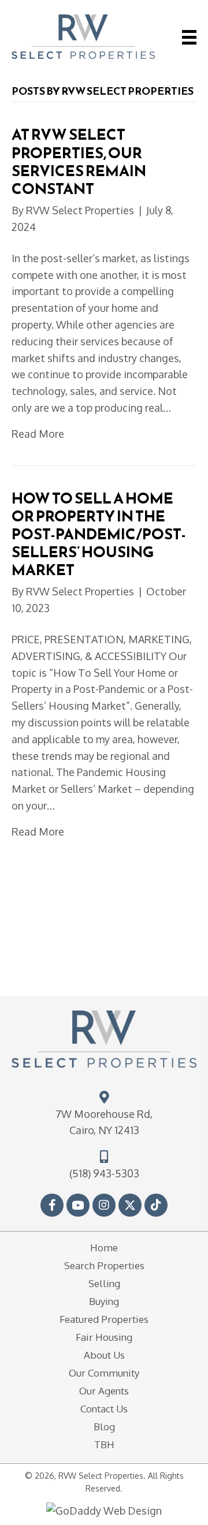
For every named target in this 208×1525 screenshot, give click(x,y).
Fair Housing (104, 1337)
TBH (104, 1444)
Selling (104, 1283)
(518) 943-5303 (104, 1173)
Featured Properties (104, 1319)
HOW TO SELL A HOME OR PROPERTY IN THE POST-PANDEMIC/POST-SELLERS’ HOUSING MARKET (99, 534)
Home (104, 1247)
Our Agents (104, 1391)
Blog (104, 1426)
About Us (104, 1355)
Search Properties (104, 1265)
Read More (38, 433)
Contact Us (104, 1409)
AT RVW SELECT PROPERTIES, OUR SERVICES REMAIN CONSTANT (79, 161)
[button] (52, 1205)
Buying (104, 1301)
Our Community (104, 1373)
